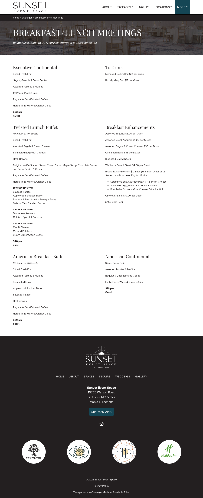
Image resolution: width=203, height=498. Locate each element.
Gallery (141, 376)
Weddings (122, 376)
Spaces (89, 376)
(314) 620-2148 (101, 411)
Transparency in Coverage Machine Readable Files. (101, 492)
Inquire (104, 376)
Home (16, 17)
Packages (27, 17)
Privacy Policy (101, 486)
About (74, 376)
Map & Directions (101, 401)
